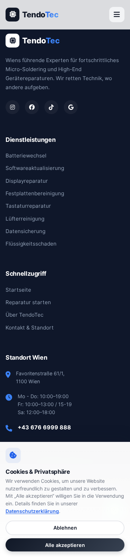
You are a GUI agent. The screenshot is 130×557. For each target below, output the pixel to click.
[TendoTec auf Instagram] (12, 107)
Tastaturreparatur (28, 206)
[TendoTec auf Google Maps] (71, 107)
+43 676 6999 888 (44, 427)
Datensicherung (25, 231)
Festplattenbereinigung (35, 193)
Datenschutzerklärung (32, 511)
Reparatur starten (28, 302)
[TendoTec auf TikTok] (51, 107)
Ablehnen (65, 528)
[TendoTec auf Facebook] (32, 107)
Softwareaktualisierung (35, 168)
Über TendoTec (24, 314)
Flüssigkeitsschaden (31, 243)
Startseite (18, 289)
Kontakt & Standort (30, 327)
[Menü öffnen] (116, 14)
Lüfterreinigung (25, 218)
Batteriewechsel (26, 155)
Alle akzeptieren (65, 545)
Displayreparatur (27, 181)
